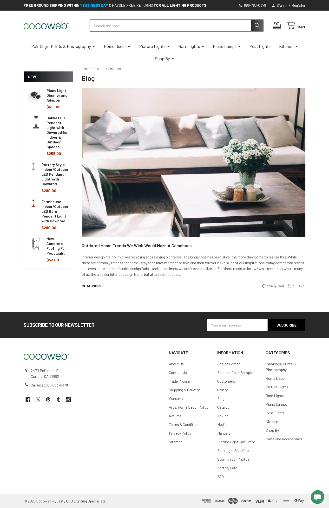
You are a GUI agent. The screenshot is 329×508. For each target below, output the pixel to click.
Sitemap (176, 441)
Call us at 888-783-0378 (49, 385)
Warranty (176, 398)
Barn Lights (189, 46)
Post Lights (260, 46)
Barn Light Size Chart (234, 450)
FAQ (220, 476)
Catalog (223, 407)
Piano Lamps (225, 46)
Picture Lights (152, 46)
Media (222, 424)
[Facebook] (28, 399)
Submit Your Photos (233, 459)
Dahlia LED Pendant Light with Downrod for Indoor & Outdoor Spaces (57, 132)
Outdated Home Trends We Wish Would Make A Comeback (137, 245)
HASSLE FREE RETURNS (132, 5)
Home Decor (115, 46)
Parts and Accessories (284, 439)
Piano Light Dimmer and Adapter (56, 95)
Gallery (222, 389)
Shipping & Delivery (184, 389)
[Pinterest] (48, 399)
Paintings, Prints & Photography (61, 46)
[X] (38, 399)
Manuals (223, 433)
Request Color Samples (236, 372)
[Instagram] (68, 399)
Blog (220, 398)
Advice (222, 415)
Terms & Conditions (184, 424)
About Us (176, 363)
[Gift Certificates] (277, 25)
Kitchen (286, 46)
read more (92, 285)
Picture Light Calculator (236, 441)
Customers (226, 381)
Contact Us (178, 372)
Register (298, 5)
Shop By (162, 58)
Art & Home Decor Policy (188, 407)
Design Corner (228, 363)
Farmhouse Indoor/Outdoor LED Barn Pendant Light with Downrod (54, 211)
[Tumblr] (58, 399)
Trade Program (180, 381)
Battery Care (227, 467)
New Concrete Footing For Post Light (56, 245)
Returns (175, 415)
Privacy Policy (180, 433)
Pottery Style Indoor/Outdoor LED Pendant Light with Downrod (54, 174)
